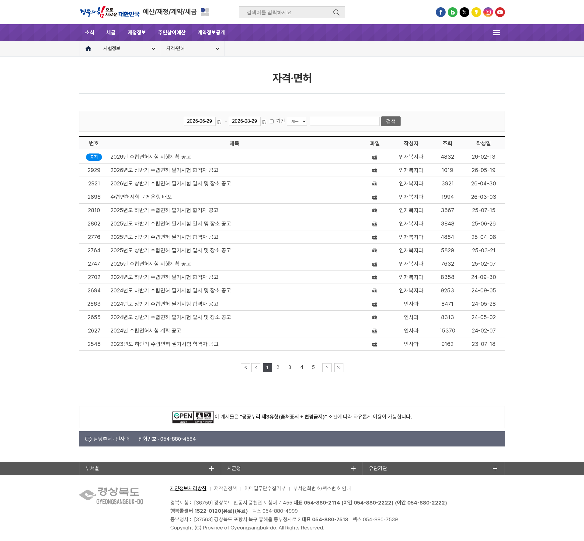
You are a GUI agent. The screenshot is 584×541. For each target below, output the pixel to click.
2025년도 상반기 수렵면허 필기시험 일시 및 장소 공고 (170, 250)
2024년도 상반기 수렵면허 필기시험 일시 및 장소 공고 (170, 317)
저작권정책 (225, 488)
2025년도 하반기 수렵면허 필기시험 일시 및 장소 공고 (170, 223)
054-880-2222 (372, 503)
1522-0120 (207, 511)
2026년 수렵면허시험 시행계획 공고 (150, 156)
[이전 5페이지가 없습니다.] (255, 367)
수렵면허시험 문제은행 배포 (141, 197)
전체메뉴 (496, 32)
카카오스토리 (476, 12)
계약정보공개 (211, 32)
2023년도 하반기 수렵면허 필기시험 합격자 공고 (164, 344)
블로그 (452, 12)
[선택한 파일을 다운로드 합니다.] (375, 156)
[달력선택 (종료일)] (265, 121)
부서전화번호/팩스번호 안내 (322, 488)
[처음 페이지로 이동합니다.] (245, 367)
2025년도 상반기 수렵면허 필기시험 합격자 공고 (164, 237)
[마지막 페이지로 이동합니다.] (338, 367)
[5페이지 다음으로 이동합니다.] (327, 367)
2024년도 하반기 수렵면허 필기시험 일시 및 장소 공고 (170, 290)
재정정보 (137, 32)
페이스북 (441, 12)
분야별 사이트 (205, 12)
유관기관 (378, 468)
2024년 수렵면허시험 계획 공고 (145, 330)
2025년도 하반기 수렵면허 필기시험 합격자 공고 (164, 210)
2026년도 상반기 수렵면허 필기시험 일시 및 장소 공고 (170, 183)
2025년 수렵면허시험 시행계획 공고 (150, 263)
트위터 (464, 12)
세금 (111, 32)
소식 (89, 32)
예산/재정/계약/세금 (169, 12)
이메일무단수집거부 (265, 488)
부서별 (92, 468)
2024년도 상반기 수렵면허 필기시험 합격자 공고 (164, 304)
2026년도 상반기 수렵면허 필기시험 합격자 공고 (164, 170)
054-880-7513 (330, 519)
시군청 (234, 468)
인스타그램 (488, 12)
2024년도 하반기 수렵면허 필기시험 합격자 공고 (164, 277)
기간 (280, 121)
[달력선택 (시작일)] (220, 121)
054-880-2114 (322, 503)
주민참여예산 (172, 32)
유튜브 (500, 12)
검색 (336, 12)
